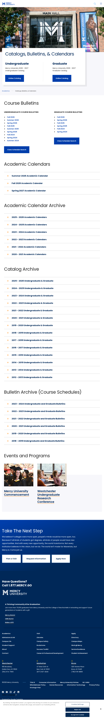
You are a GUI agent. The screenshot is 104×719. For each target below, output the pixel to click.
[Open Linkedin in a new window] (18, 692)
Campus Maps (76, 641)
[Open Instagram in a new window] (7, 692)
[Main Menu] (101, 4)
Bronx (73, 663)
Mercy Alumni (10, 615)
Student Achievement (79, 653)
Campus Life (6, 641)
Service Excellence (78, 649)
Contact (5, 653)
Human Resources (56, 685)
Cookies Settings (77, 704)
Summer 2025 (13, 129)
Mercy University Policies (69, 682)
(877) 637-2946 (42, 672)
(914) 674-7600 (8, 672)
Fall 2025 (11, 126)
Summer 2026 (13, 120)
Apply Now (61, 558)
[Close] (101, 709)
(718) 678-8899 (77, 672)
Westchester (7, 663)
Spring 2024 (12, 138)
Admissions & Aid (8, 637)
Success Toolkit (42, 649)
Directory (75, 637)
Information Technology (76, 685)
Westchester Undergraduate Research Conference (48, 496)
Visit (38, 634)
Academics (6, 91)
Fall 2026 (11, 117)
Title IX (32, 682)
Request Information (36, 558)
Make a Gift (9, 622)
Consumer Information (47, 682)
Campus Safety (42, 641)
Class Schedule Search (16, 149)
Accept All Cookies (77, 715)
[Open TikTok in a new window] (14, 692)
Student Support (8, 645)
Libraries (40, 637)
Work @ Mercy (76, 645)
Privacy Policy (94, 685)
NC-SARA (86, 682)
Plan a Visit (11, 558)
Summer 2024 (13, 140)
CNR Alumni (9, 619)
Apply (73, 634)
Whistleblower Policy (37, 685)
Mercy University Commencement (16, 493)
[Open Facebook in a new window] (3, 692)
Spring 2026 (12, 123)
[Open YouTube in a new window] (11, 692)
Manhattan (41, 663)
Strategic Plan (35, 688)
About (4, 649)
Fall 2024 (11, 135)
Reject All (77, 710)
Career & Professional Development (50, 653)
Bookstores (41, 645)
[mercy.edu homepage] (8, 4)
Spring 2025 (12, 132)
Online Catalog (14, 78)
